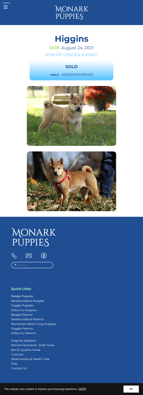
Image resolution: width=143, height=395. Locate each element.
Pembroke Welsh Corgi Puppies (33, 324)
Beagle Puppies (22, 296)
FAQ (14, 363)
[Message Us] (29, 257)
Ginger (71, 54)
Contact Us (19, 368)
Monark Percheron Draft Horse (32, 345)
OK (131, 389)
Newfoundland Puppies (27, 301)
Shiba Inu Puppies (24, 310)
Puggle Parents (22, 328)
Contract (17, 354)
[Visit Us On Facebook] (44, 257)
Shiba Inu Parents (23, 333)
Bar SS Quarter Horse (25, 350)
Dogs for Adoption (24, 340)
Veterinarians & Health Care (30, 359)
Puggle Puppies (22, 305)
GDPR (82, 389)
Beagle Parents (21, 314)
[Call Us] (14, 257)
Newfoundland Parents (27, 319)
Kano (91, 54)
